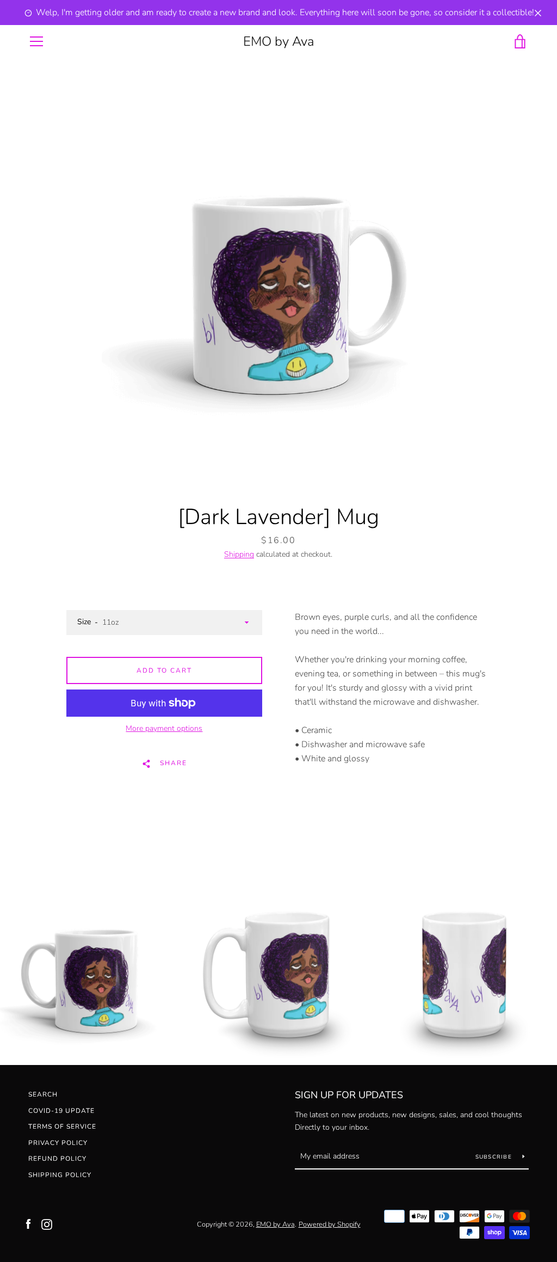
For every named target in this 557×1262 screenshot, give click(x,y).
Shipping (239, 554)
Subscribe (495, 1157)
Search (43, 1094)
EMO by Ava (278, 42)
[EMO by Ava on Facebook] (28, 1224)
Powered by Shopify (330, 1224)
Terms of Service (62, 1126)
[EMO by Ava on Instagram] (46, 1224)
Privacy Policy (58, 1142)
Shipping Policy (59, 1175)
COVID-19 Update (61, 1110)
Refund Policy (57, 1158)
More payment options (164, 728)
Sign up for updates (349, 1094)
